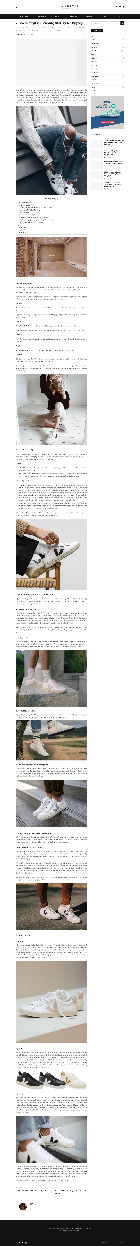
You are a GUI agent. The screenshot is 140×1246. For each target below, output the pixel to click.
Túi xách (94, 90)
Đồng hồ (94, 43)
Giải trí (117, 16)
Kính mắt (94, 58)
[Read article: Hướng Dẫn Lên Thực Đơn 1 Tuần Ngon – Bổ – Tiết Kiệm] (97, 165)
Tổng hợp (94, 87)
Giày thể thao (52, 1180)
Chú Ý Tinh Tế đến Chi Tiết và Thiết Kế (31, 222)
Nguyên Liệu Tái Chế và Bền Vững (29, 210)
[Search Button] (122, 23)
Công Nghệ (42, 16)
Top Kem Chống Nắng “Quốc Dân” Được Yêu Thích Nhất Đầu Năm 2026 (113, 152)
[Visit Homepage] (70, 7)
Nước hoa (95, 69)
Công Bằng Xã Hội (24, 212)
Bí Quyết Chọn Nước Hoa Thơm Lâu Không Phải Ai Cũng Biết (112, 174)
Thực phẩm (95, 83)
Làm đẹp (57, 16)
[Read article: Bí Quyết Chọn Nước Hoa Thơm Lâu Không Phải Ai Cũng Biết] (97, 175)
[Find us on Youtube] (120, 7)
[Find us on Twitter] (116, 7)
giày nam (27, 1180)
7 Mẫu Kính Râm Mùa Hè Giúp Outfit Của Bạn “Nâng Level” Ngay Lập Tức (114, 142)
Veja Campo (22, 232)
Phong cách (95, 72)
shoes (67, 1180)
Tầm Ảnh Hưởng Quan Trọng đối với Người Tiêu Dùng (36, 220)
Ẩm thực (89, 16)
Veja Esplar (22, 227)
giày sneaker (42, 1180)
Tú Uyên (20, 34)
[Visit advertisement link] (107, 112)
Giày (92, 54)
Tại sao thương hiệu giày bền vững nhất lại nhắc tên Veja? (34, 207)
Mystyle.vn (109, 1242)
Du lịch (103, 16)
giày (21, 1180)
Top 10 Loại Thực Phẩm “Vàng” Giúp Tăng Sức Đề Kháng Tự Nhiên (112, 184)
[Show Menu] (16, 7)
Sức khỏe (73, 16)
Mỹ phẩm (94, 65)
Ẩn (56, 198)
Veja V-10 (22, 230)
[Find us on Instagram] (123, 7)
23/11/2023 (30, 34)
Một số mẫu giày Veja (23, 225)
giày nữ (34, 1180)
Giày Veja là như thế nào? (25, 202)
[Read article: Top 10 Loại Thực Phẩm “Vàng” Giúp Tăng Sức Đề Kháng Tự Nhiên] (97, 186)
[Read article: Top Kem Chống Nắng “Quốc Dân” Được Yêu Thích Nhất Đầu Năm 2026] (97, 154)
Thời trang (24, 16)
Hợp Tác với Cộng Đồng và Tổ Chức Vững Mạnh (34, 217)
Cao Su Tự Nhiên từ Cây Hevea (28, 215)
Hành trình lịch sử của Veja (25, 205)
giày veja (60, 1180)
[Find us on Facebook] (113, 7)
